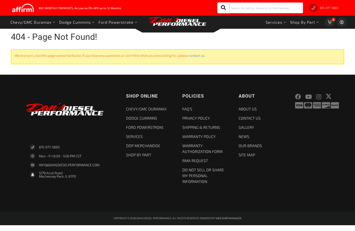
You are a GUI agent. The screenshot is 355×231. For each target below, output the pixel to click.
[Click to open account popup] (342, 22)
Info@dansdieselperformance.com (69, 165)
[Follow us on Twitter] (329, 96)
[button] (260, 7)
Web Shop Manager (228, 218)
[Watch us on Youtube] (308, 97)
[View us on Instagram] (318, 97)
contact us (197, 55)
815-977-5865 (49, 147)
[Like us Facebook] (298, 97)
